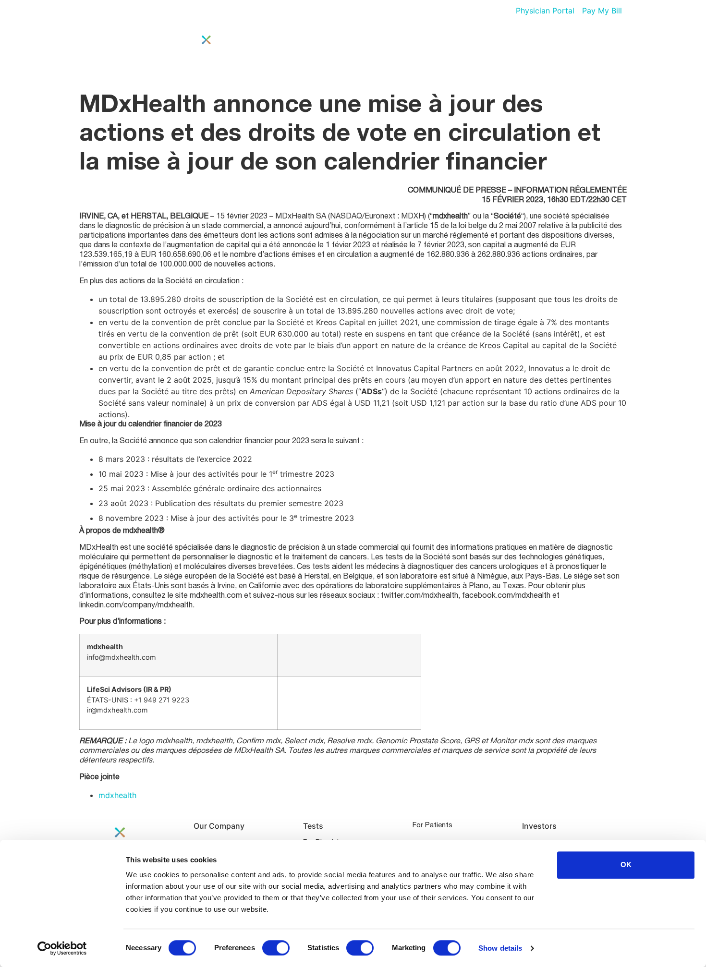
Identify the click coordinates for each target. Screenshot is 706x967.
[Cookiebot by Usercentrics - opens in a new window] (62, 948)
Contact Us (586, 54)
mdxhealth (117, 795)
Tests (483, 54)
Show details (500, 948)
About (445, 54)
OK (626, 864)
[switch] (276, 947)
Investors (528, 54)
